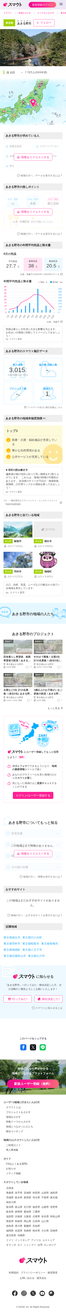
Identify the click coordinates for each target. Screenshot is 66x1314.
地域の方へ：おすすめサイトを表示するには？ (36, 915)
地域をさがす (13, 1117)
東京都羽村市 (12, 943)
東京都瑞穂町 (12, 949)
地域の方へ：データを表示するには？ (41, 175)
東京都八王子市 (32, 949)
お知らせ (11, 1168)
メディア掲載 (13, 1173)
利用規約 (14, 1272)
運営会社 (41, 1278)
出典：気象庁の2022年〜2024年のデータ (39, 274)
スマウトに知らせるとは (48, 1008)
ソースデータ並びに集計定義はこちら (44, 407)
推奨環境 (52, 1272)
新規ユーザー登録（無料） (33, 1083)
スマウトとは (13, 1107)
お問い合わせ (27, 1278)
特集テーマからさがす (18, 1121)
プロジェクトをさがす (18, 1112)
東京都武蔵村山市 (15, 955)
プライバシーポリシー (33, 1272)
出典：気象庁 (53, 322)
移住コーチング (14, 1131)
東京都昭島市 (30, 943)
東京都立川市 (36, 955)
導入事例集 (12, 1149)
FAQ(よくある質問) (16, 1163)
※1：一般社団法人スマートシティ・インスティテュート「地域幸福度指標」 (31, 502)
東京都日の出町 (32, 937)
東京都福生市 (12, 937)
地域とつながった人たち (19, 1126)
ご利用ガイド (13, 1145)
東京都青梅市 (49, 943)
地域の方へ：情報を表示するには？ (42, 876)
